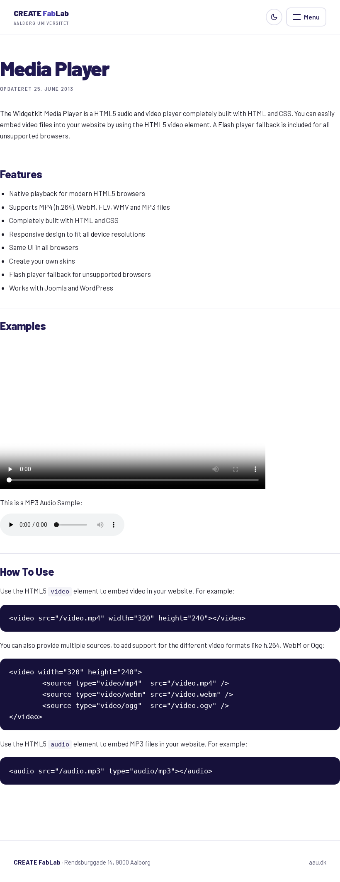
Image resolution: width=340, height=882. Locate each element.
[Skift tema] (274, 17)
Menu (312, 17)
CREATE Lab (41, 17)
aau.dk (317, 862)
